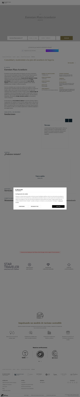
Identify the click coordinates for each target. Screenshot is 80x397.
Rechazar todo (34, 206)
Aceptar (58, 206)
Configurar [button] (21, 206)
